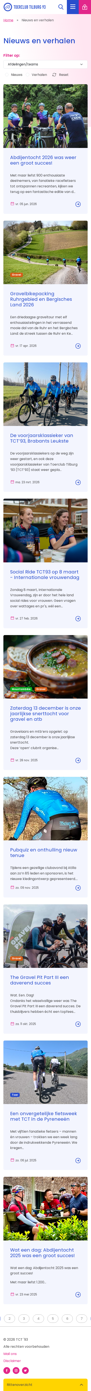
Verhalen (39, 74)
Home (8, 20)
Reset (63, 74)
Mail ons (10, 1353)
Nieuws (16, 74)
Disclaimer (12, 1360)
